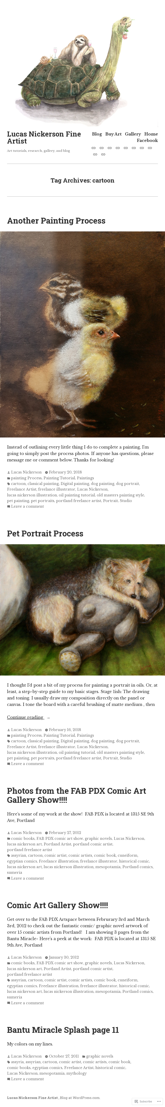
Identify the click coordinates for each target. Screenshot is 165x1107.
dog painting (102, 484)
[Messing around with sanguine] (134, 147)
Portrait (110, 501)
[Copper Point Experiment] (102, 154)
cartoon (18, 484)
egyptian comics (22, 861)
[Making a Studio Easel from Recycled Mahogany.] (95, 154)
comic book (105, 855)
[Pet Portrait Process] (94, 147)
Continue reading (25, 718)
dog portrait (127, 484)
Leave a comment (27, 506)
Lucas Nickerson (26, 472)
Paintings (85, 478)
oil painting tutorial (77, 495)
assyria (17, 1062)
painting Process (26, 478)
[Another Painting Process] (110, 147)
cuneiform (127, 855)
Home (151, 134)
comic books (23, 838)
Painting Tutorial (59, 478)
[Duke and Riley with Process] (102, 147)
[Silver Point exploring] (126, 147)
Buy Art (113, 134)
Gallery (133, 134)
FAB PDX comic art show (59, 838)
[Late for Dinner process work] (118, 147)
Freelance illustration (58, 861)
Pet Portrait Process (45, 533)
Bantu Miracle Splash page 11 (63, 1029)
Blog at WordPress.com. (80, 1097)
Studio (126, 501)
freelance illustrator (56, 489)
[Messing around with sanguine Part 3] (150, 147)
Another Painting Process (56, 220)
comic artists (80, 855)
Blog (97, 134)
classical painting (43, 484)
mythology (76, 1073)
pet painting (18, 501)
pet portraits (42, 501)
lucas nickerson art (24, 844)
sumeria (14, 872)
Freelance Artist (21, 489)
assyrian (18, 855)
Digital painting (75, 484)
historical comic (134, 861)
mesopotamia (108, 867)
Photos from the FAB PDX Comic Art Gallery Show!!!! (76, 795)
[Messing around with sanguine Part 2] (142, 147)
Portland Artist (57, 844)
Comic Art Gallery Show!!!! (57, 905)
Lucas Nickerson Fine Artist (44, 137)
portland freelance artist (78, 501)
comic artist (55, 855)
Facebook (147, 140)
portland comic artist (92, 844)
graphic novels (98, 838)
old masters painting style (120, 495)
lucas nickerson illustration (32, 495)
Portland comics (137, 867)
